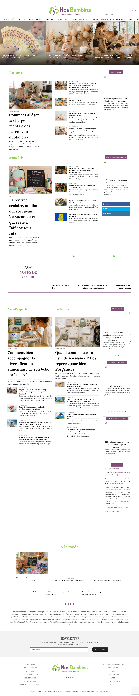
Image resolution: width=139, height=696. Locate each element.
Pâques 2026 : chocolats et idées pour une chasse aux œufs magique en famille (116, 182)
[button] (115, 355)
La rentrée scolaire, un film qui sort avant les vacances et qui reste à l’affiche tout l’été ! (23, 217)
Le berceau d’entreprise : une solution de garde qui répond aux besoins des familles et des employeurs (83, 85)
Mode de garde (64, 19)
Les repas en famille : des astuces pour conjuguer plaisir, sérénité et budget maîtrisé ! (82, 131)
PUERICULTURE (30, 668)
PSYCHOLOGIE (30, 671)
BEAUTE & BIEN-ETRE (30, 675)
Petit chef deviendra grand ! (117, 332)
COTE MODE (113, 668)
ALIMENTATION (30, 678)
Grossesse (5, 19)
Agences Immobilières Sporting (116, 507)
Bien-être (39, 19)
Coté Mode (120, 19)
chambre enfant (120, 473)
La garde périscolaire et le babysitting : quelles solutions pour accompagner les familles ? (33, 392)
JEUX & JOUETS (113, 675)
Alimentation (51, 19)
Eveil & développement (81, 19)
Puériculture (16, 19)
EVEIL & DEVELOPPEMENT (30, 685)
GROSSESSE (30, 664)
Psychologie (29, 19)
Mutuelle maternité (112, 468)
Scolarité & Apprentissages (103, 19)
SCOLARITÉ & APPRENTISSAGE (113, 664)
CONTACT (113, 685)
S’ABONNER (100, 649)
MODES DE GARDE (30, 681)
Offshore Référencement (100, 692)
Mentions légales (78, 692)
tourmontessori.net (122, 501)
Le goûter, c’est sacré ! (77, 100)
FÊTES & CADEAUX (113, 681)
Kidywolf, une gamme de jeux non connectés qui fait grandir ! (117, 444)
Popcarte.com (120, 483)
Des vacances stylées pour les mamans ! (69, 580)
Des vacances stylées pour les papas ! (107, 580)
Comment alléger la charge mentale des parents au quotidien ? (24, 126)
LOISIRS (113, 671)
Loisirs (129, 19)
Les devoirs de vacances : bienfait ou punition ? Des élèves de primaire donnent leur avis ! (82, 170)
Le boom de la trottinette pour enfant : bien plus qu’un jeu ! (117, 388)
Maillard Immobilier (112, 511)
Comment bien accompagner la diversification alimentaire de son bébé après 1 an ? (28, 363)
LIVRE (113, 678)
